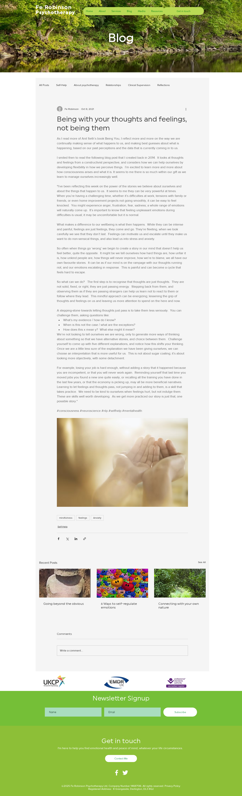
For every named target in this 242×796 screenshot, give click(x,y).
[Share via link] (84, 538)
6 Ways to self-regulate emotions (119, 605)
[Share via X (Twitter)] (67, 538)
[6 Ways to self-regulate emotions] (122, 583)
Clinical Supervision (139, 84)
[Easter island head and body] (65, 583)
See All (202, 562)
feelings (82, 517)
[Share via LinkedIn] (76, 538)
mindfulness (65, 517)
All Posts (44, 84)
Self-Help (61, 84)
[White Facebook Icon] (116, 772)
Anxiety (97, 517)
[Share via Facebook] (58, 538)
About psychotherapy (86, 84)
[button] (116, 11)
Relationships (113, 84)
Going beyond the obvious (63, 603)
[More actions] (186, 109)
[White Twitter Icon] (125, 772)
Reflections (163, 84)
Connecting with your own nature (178, 605)
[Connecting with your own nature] (180, 583)
